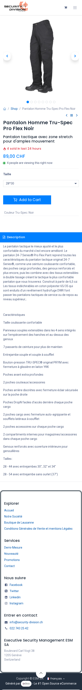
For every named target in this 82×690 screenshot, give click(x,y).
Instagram (16, 603)
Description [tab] (15, 237)
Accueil (9, 510)
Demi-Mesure (13, 547)
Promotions (12, 560)
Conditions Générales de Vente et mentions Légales (38, 528)
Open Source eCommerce (59, 683)
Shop (14, 108)
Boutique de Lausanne (19, 522)
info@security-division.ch (26, 622)
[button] (7, 56)
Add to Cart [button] (29, 199)
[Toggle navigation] (75, 8)
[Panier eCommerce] (65, 7)
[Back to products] (71, 115)
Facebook (16, 585)
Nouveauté (11, 553)
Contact (9, 566)
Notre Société (13, 516)
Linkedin (15, 597)
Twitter (14, 591)
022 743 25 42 (19, 628)
